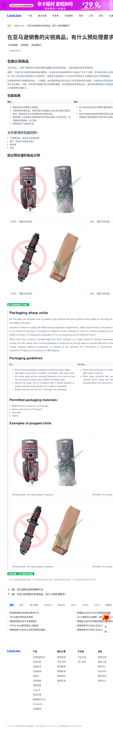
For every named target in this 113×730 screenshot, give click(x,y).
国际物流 (61, 675)
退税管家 (37, 685)
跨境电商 (61, 657)
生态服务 (69, 15)
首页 (14, 15)
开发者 (55, 15)
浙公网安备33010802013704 (70, 726)
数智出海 (102, 657)
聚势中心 (102, 666)
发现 (81, 15)
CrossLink (38, 703)
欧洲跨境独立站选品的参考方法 (24, 612)
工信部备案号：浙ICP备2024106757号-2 (40, 726)
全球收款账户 (39, 657)
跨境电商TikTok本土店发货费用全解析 (27, 629)
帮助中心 (102, 680)
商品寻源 (37, 694)
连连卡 (36, 675)
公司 (91, 15)
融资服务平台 (39, 699)
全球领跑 (37, 680)
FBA (43, 327)
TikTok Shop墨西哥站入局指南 (24, 625)
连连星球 (37, 671)
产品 (30, 15)
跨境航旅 (61, 671)
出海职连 (37, 708)
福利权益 (102, 675)
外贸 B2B (61, 661)
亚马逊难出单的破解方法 (30, 589)
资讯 (101, 15)
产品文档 (82, 657)
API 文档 (82, 661)
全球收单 (37, 666)
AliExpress (19, 25)
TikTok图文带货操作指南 (21, 616)
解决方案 (42, 15)
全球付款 (37, 661)
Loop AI (36, 689)
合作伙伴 (102, 671)
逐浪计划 (102, 661)
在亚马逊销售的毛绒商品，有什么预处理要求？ (42, 594)
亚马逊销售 (13, 45)
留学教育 (61, 666)
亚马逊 (97, 72)
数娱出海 (61, 680)
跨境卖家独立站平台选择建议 (23, 621)
